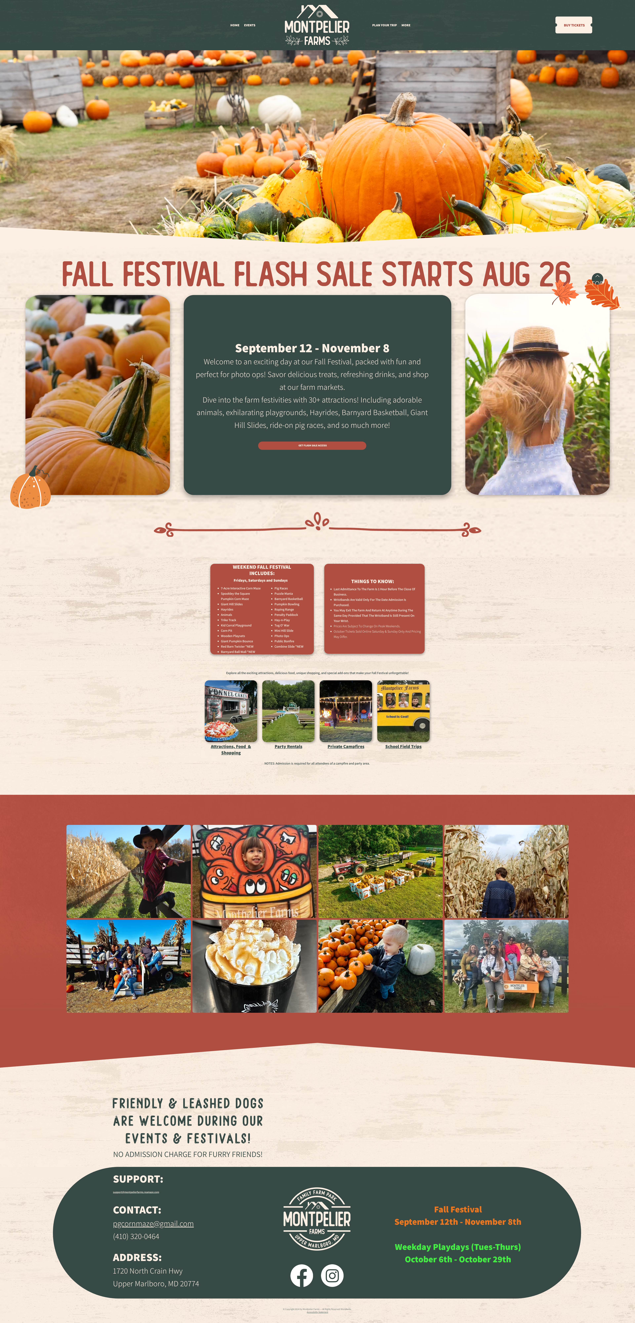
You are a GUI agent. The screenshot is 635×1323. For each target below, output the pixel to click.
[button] (249, 25)
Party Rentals (288, 746)
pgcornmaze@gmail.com (153, 1223)
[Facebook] (301, 1275)
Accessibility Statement (317, 1312)
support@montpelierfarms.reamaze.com (136, 1192)
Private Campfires (346, 746)
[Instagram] (332, 1275)
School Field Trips (403, 746)
